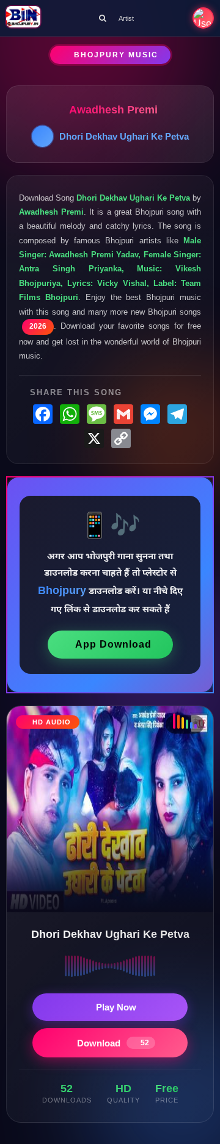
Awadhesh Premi (113, 110)
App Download (113, 644)
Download (113, 1043)
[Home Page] (23, 18)
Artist (126, 18)
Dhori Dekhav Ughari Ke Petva (124, 136)
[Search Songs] (102, 18)
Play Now (116, 1007)
